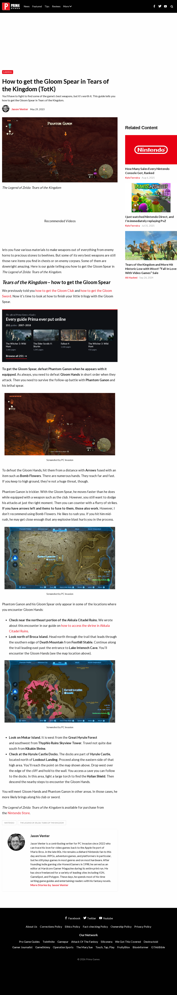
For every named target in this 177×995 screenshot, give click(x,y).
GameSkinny (42, 947)
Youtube (107, 918)
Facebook (74, 918)
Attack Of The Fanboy (84, 941)
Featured (37, 6)
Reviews (56, 6)
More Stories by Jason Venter (49, 885)
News (27, 6)
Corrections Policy (51, 926)
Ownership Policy (121, 926)
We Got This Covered (128, 941)
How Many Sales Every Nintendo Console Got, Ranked (147, 171)
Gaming (7, 72)
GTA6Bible (158, 947)
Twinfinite (49, 941)
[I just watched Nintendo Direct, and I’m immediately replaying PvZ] (151, 198)
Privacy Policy (142, 926)
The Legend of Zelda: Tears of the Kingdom (42, 823)
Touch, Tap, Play (104, 947)
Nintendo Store (19, 813)
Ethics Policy (72, 926)
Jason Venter (19, 109)
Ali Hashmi (131, 277)
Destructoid (151, 941)
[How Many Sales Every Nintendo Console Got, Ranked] (151, 150)
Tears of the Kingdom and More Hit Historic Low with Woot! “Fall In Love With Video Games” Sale (150, 269)
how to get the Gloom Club (54, 291)
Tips (47, 6)
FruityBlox (123, 947)
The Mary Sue (84, 947)
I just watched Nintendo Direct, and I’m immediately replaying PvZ (149, 219)
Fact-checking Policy (95, 926)
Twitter (91, 918)
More (69, 8)
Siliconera (106, 941)
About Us (68, 4)
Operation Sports (63, 947)
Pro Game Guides (29, 941)
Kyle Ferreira (132, 177)
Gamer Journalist (22, 947)
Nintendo (9, 823)
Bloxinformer (140, 947)
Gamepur (62, 941)
